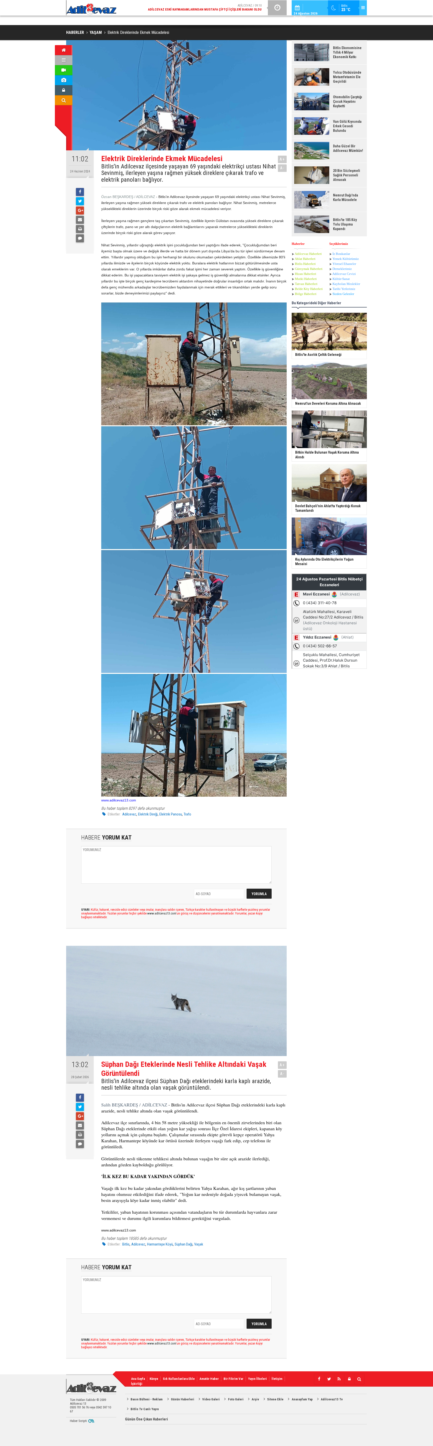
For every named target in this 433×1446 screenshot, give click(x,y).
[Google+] (80, 210)
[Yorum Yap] (80, 238)
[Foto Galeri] (63, 80)
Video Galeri (211, 1399)
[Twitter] (80, 201)
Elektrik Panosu (170, 814)
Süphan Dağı (183, 1244)
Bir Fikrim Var (233, 1379)
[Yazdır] (80, 229)
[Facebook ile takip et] (319, 1379)
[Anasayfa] (63, 50)
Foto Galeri (236, 1399)
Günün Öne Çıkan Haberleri (146, 1419)
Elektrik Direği (148, 814)
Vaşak (198, 1244)
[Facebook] (80, 192)
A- (282, 168)
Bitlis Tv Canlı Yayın (145, 1409)
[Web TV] (63, 70)
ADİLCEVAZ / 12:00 (209, 7)
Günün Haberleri (182, 1399)
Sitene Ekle (275, 1399)
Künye (154, 1379)
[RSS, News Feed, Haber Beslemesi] (339, 1379)
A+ (282, 159)
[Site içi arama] (63, 100)
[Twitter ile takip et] (329, 1379)
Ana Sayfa (138, 1379)
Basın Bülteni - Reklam (147, 1399)
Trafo (187, 814)
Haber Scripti (78, 1421)
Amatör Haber (209, 1379)
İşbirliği (136, 1384)
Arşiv (255, 1399)
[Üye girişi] (63, 90)
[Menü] (63, 60)
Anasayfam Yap (302, 1399)
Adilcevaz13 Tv (332, 1399)
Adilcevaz (129, 814)
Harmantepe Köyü (160, 1244)
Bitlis (126, 1244)
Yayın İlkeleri (257, 1379)
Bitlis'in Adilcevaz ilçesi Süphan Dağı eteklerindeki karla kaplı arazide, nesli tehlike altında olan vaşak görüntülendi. (186, 1084)
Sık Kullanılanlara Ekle (179, 1379)
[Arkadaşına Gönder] (80, 220)
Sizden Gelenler (343, 294)
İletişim (277, 1379)
